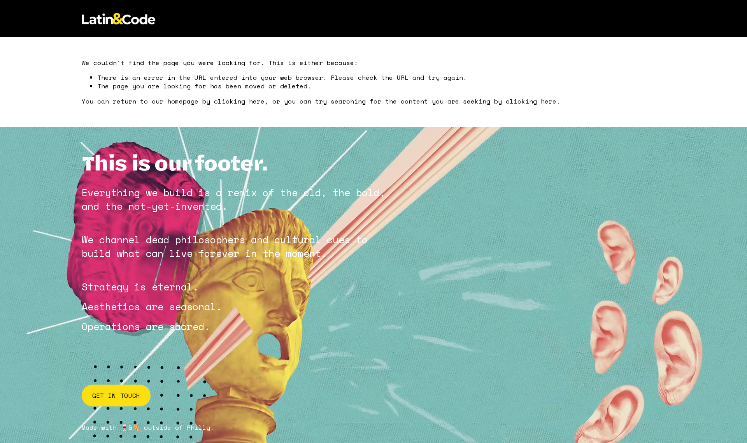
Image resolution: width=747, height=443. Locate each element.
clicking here (239, 101)
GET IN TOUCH (116, 395)
